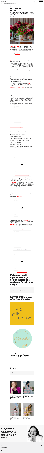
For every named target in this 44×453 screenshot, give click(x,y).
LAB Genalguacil (40, 446)
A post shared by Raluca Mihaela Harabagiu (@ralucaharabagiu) (22, 175)
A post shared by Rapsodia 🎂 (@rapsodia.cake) (22, 249)
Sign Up (41, 1)
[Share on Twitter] (12, 16)
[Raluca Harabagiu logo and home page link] (3, 1)
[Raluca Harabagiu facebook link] (1, 450)
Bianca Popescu (29, 52)
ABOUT (41, 445)
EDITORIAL (13, 1)
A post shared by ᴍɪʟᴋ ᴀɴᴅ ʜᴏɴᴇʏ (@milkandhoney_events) (22, 124)
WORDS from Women (27, 1)
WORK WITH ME (18, 1)
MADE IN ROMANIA (13, 395)
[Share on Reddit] (13, 16)
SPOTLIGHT (22, 1)
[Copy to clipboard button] (15, 16)
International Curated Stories (6, 3)
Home (1, 3)
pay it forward (29, 58)
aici (24, 251)
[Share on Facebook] (10, 16)
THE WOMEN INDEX (25, 395)
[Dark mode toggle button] (34, 1)
